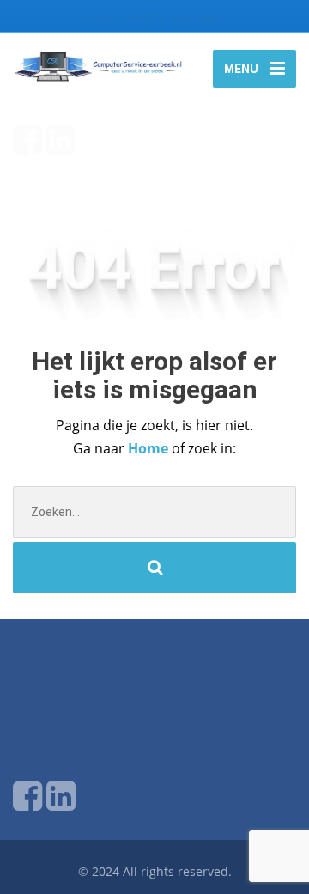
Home (150, 448)
